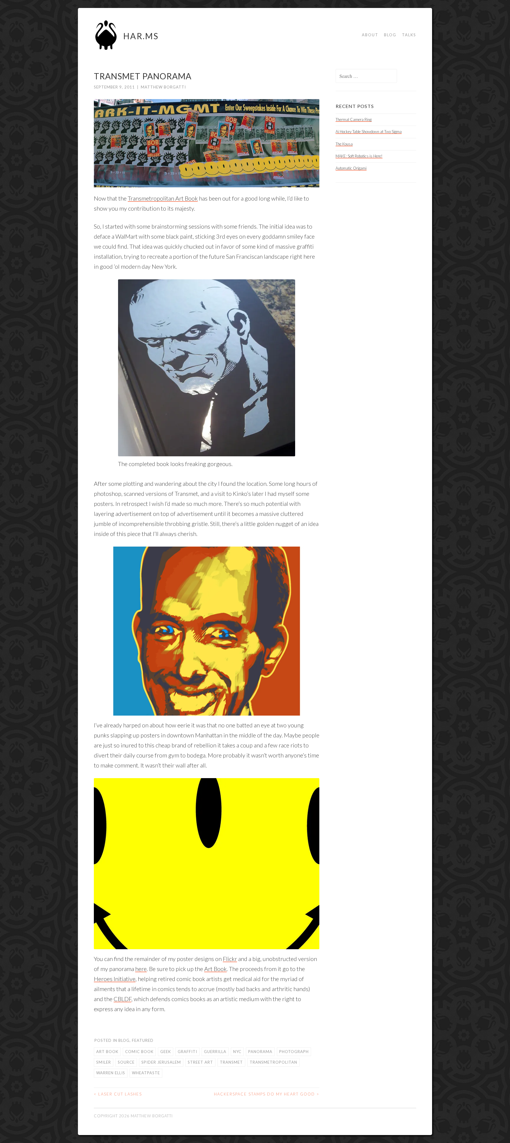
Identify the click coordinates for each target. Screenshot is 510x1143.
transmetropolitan (273, 1062)
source (126, 1062)
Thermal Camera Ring (354, 119)
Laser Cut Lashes (118, 1094)
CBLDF (122, 998)
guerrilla (215, 1051)
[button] (206, 631)
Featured (142, 1040)
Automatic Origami (351, 168)
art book (107, 1051)
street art (200, 1062)
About (370, 34)
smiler (103, 1062)
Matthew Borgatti (163, 87)
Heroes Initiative (114, 978)
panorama (260, 1051)
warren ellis (110, 1072)
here (141, 968)
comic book (139, 1051)
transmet (231, 1062)
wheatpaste (146, 1072)
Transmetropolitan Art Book (163, 198)
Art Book (215, 968)
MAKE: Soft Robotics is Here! (359, 156)
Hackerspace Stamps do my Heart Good (266, 1094)
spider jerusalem (161, 1062)
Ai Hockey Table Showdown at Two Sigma (369, 131)
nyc (237, 1051)
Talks (409, 34)
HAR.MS (141, 36)
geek (165, 1051)
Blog (390, 34)
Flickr (230, 958)
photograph (294, 1051)
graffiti (187, 1051)
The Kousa (344, 144)
